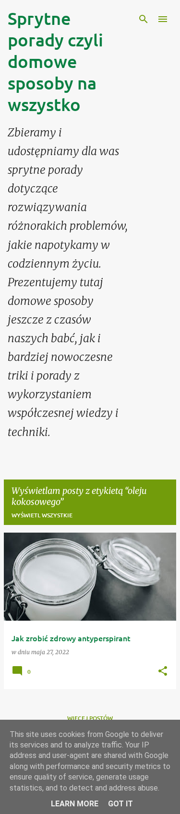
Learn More (74, 803)
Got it (120, 803)
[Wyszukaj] (143, 19)
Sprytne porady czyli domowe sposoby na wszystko (55, 61)
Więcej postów (90, 718)
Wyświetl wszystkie (42, 515)
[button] (162, 671)
